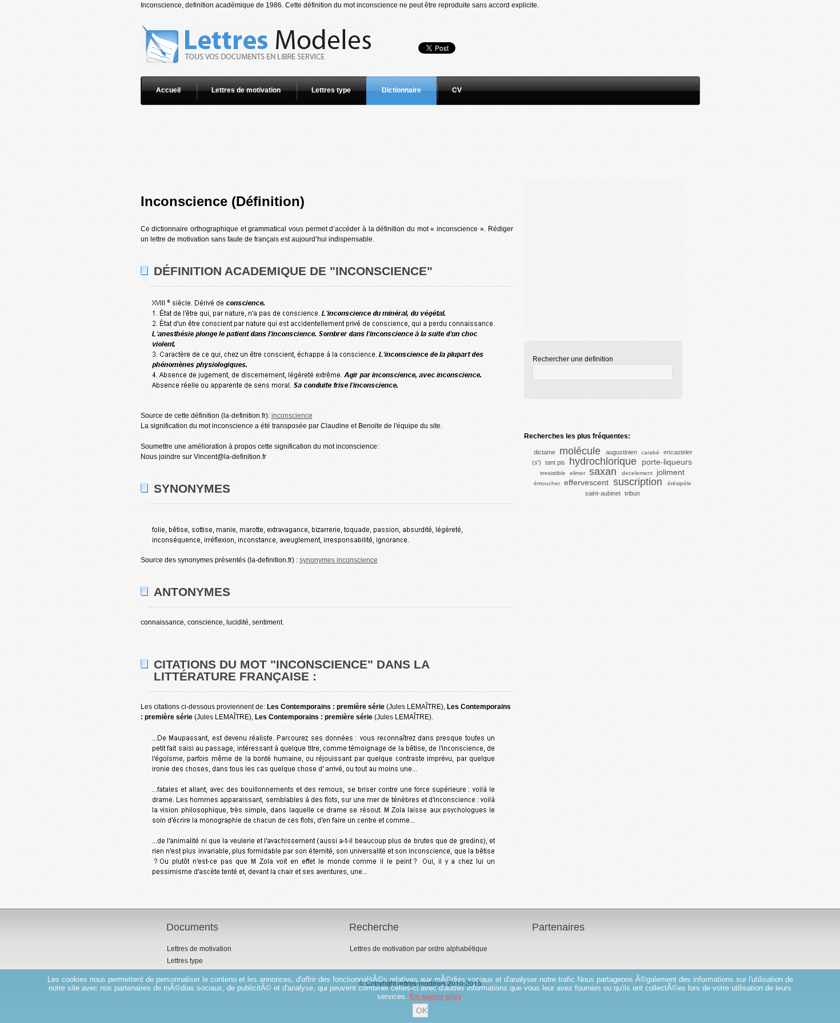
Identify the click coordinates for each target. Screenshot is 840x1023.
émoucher (547, 483)
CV (457, 90)
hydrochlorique (603, 461)
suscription (637, 482)
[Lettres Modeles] (259, 15)
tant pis (555, 462)
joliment (671, 472)
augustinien (621, 452)
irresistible (553, 473)
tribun (632, 493)
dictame (544, 452)
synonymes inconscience (338, 560)
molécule (580, 451)
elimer (577, 473)
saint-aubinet (603, 493)
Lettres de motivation (246, 90)
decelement (637, 473)
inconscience (292, 416)
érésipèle (679, 483)
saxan (603, 471)
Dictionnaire (401, 90)
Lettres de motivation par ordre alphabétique (418, 949)
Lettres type (331, 90)
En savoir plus (435, 996)
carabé (650, 452)
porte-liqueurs (667, 461)
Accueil (168, 90)
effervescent (586, 482)
